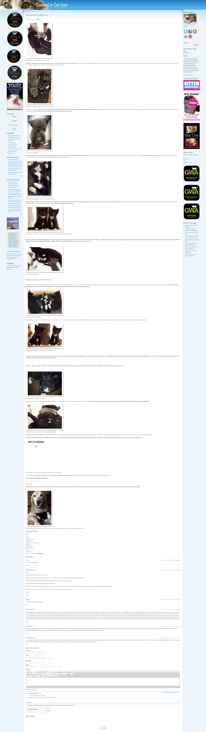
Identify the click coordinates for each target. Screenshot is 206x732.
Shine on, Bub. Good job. (190, 243)
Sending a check (31, 570)
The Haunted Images (12, 182)
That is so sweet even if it (190, 254)
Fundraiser (28, 544)
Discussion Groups (12, 147)
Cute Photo (28, 533)
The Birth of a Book (12, 151)
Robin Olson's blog (35, 11)
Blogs (30, 11)
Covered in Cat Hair (30, 539)
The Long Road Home (13, 183)
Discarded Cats (30, 638)
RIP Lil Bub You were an (190, 247)
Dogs (27, 534)
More (21, 175)
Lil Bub (186, 236)
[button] (29, 672)
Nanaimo (52, 106)
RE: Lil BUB (187, 232)
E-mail (27, 655)
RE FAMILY (29, 626)
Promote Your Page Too (188, 162)
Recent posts (11, 153)
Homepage (28, 660)
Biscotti (28, 599)
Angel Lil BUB (188, 239)
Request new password (13, 125)
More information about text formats (169, 692)
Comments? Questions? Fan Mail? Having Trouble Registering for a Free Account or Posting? (14, 255)
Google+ (105, 727)
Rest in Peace (29, 551)
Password (14, 120)
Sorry (27, 560)
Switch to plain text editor (31, 689)
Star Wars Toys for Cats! (13, 159)
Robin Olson (38, 19)
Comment (28, 669)
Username (14, 116)
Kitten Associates (29, 472)
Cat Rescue (28, 541)
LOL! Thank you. (188, 250)
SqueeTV (88, 286)
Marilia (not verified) (176, 560)
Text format (30, 693)
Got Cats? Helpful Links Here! (14, 149)
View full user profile (188, 74)
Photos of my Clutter (12, 145)
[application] (103, 679)
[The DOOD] (184, 161)
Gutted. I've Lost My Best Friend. (15, 207)
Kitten (27, 536)
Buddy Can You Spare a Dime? (32, 542)
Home (27, 11)
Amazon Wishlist (137, 434)
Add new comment (39, 553)
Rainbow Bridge (29, 546)
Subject (27, 665)
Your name (28, 650)
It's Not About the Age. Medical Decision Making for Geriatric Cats (14, 211)
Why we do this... (31, 609)
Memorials (28, 538)
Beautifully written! (189, 225)
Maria (27, 549)
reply (27, 565)
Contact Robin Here (11, 258)
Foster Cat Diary (11, 142)
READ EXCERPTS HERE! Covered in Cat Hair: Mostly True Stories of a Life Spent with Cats (14, 138)
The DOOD (186, 159)
